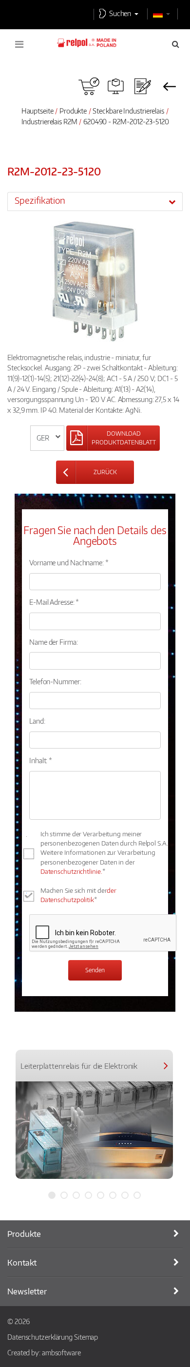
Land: (37, 720)
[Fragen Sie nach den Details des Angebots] (142, 86)
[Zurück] (169, 86)
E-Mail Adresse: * (54, 601)
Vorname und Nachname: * (69, 562)
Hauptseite (37, 110)
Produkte (73, 110)
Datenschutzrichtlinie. (71, 871)
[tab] (95, 201)
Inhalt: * (40, 760)
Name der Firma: (53, 641)
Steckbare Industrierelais (128, 110)
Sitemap (86, 1336)
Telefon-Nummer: (55, 681)
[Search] (175, 44)
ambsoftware (61, 1352)
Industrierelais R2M (50, 121)
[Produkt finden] (116, 86)
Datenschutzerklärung (40, 1336)
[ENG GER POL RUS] (47, 438)
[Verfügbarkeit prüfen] (89, 86)
